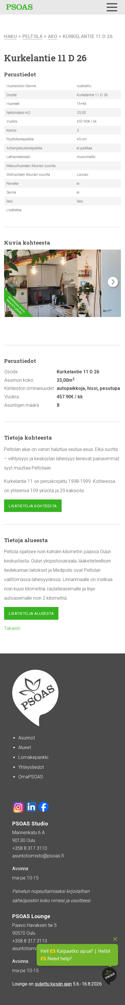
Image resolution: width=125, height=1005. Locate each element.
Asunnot (26, 738)
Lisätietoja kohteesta (33, 506)
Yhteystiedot (31, 767)
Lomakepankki (33, 757)
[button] (113, 282)
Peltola (32, 36)
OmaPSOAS (30, 777)
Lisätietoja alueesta (31, 613)
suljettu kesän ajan (53, 984)
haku (10, 36)
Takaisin (12, 628)
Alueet (24, 747)
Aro (53, 36)
